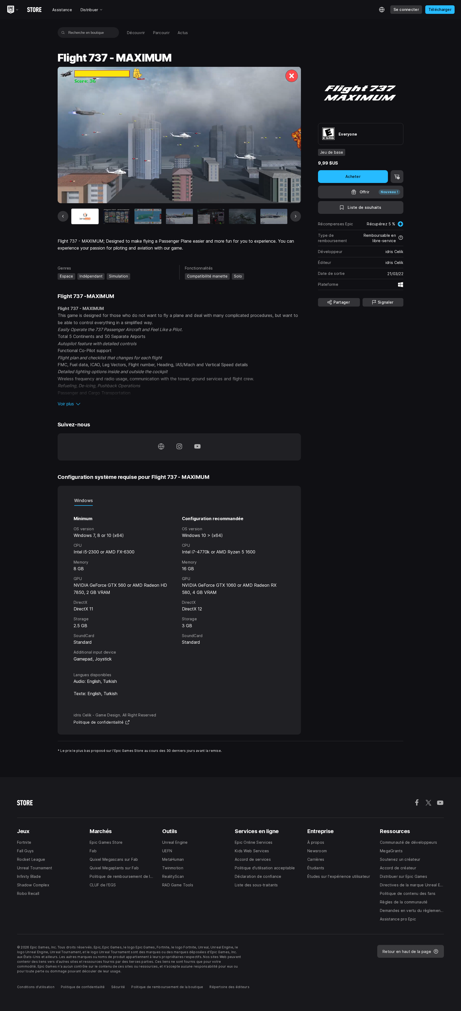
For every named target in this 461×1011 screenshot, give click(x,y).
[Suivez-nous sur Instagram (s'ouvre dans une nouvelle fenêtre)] (179, 447)
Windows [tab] (83, 500)
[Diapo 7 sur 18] (274, 216)
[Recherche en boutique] (63, 32)
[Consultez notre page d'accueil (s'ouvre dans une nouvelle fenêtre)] (161, 447)
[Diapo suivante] (295, 216)
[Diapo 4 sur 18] (179, 216)
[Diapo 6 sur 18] (242, 216)
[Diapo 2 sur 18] (116, 216)
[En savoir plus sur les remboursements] (400, 238)
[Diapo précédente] (63, 216)
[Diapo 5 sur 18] (211, 216)
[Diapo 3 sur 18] (148, 216)
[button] (179, 403)
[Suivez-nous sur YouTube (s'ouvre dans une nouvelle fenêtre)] (197, 447)
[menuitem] (136, 32)
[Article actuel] (85, 216)
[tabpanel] (179, 584)
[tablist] (179, 500)
